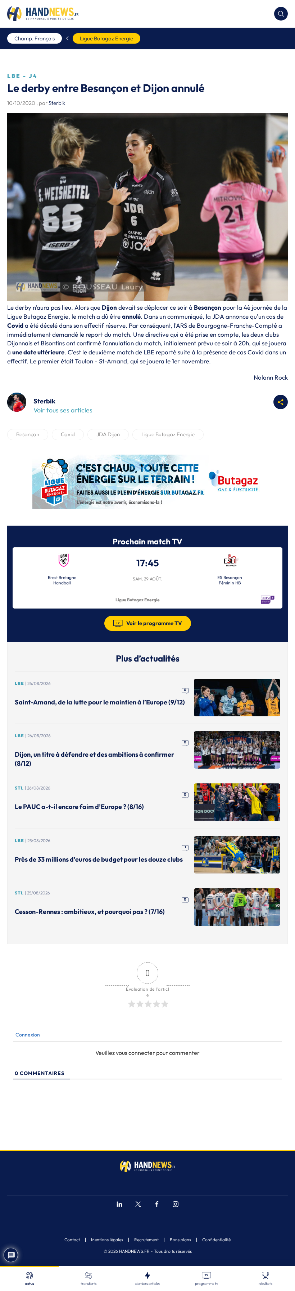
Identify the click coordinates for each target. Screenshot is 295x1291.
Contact (72, 1240)
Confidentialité (216, 1240)
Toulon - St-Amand (101, 361)
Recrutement (146, 1240)
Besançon (27, 434)
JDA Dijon (108, 434)
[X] (138, 1205)
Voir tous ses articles (62, 410)
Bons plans (180, 1240)
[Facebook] (157, 1205)
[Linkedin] (119, 1205)
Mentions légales (107, 1240)
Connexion (27, 1034)
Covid (68, 434)
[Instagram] (175, 1205)
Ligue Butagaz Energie (106, 38)
